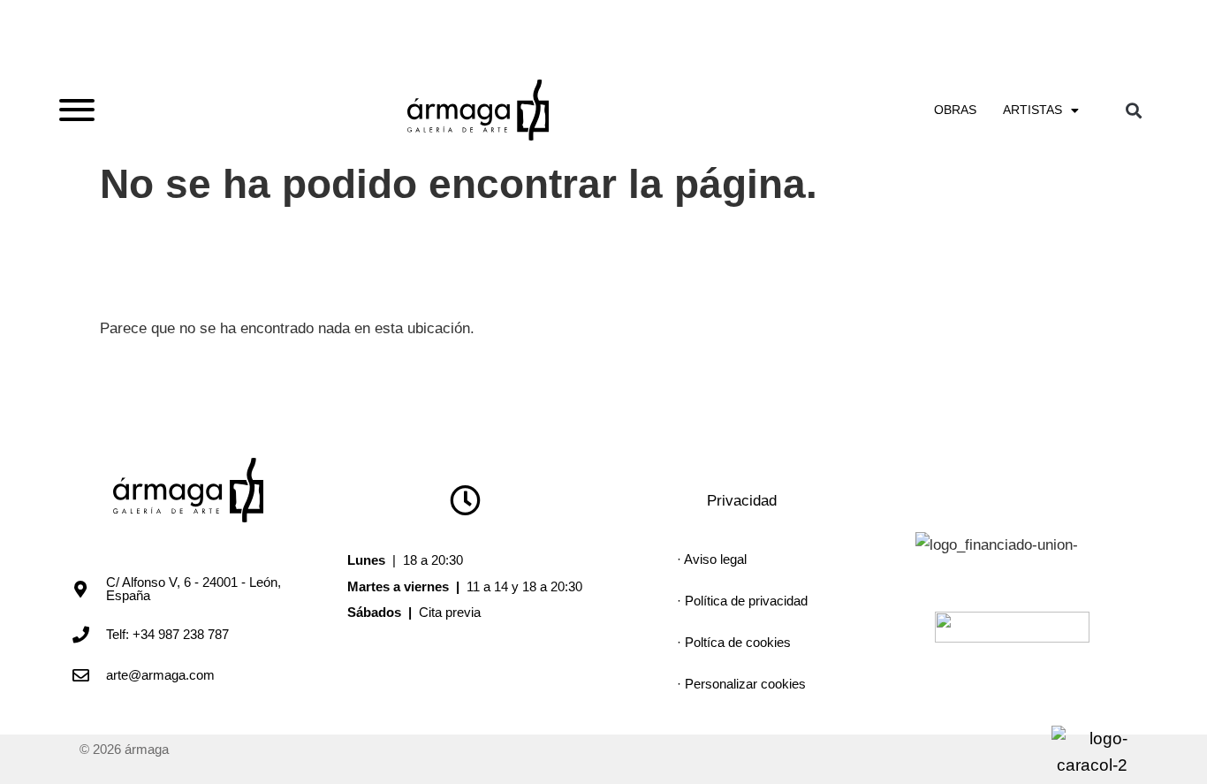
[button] (1133, 110)
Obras (955, 110)
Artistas (1032, 110)
